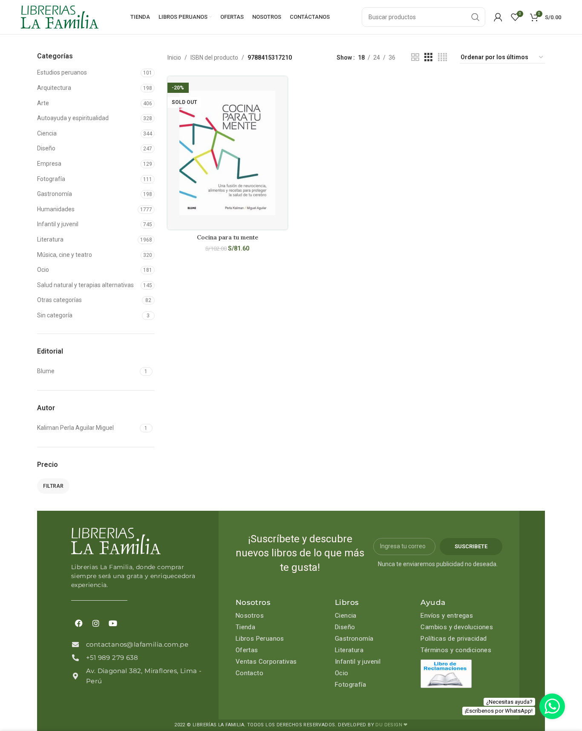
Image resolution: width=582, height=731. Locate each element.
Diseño (46, 148)
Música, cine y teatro (64, 254)
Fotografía (51, 179)
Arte (43, 103)
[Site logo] (59, 16)
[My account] (498, 17)
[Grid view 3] (428, 57)
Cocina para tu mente (227, 237)
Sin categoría (54, 315)
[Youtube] (113, 623)
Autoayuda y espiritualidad (73, 118)
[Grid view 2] (415, 57)
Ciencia (47, 133)
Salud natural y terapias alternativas (85, 285)
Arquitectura (54, 87)
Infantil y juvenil (57, 224)
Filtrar (53, 486)
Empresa (49, 163)
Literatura (50, 239)
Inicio (174, 57)
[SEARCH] (475, 17)
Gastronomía (54, 193)
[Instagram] (96, 623)
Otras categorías (59, 299)
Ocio (43, 269)
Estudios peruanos (62, 72)
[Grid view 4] (442, 57)
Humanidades (56, 209)
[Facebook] (78, 623)
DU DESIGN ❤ (391, 725)
